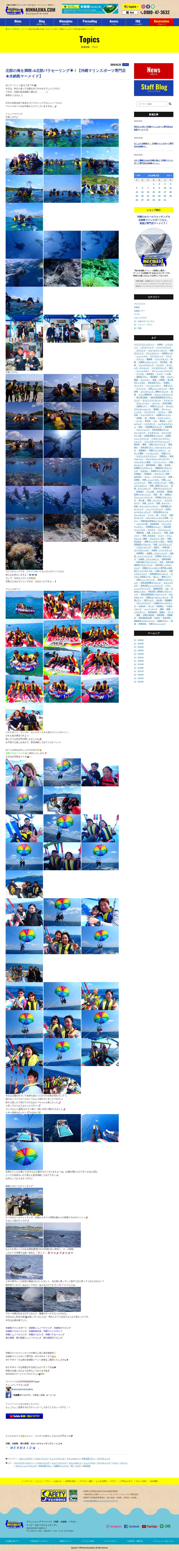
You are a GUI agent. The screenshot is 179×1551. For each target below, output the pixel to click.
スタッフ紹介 (141, 1481)
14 (148, 192)
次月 (168, 175)
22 (154, 196)
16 (159, 192)
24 (165, 196)
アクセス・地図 (86, 1481)
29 (154, 200)
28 (148, 200)
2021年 (141, 657)
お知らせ (57, 1481)
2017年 (141, 671)
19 (137, 196)
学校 (139, 328)
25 (171, 196)
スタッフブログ (140, 318)
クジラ (137, 314)
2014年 (141, 682)
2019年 (141, 664)
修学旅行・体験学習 (136, 1541)
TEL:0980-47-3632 (34, 1531)
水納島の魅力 (70, 1481)
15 (154, 192)
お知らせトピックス (146, 321)
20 (142, 196)
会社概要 (154, 1481)
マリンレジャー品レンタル (163, 1541)
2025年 (141, 644)
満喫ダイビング (65, 1541)
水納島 (137, 307)
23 (159, 196)
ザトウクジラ (139, 304)
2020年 (141, 661)
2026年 (141, 640)
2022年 (141, 654)
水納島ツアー (139, 311)
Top (9, 29)
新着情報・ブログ (19, 29)
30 (159, 200)
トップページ (26, 1481)
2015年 (141, 678)
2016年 (141, 675)
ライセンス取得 (88, 1541)
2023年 (141, 651)
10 (165, 188)
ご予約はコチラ (125, 1481)
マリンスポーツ (111, 1541)
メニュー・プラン (145, 325)
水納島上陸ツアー (13, 1541)
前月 (138, 175)
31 (165, 200)
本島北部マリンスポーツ (39, 1541)
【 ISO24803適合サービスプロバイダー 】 (100, 1501)
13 (142, 192)
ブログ (113, 1481)
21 (148, 196)
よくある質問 (101, 1481)
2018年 (141, 668)
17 (165, 192)
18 (171, 192)
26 (137, 200)
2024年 (141, 647)
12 (137, 192)
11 (171, 188)
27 (142, 200)
